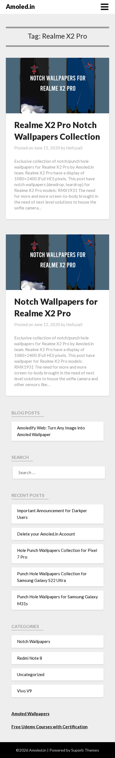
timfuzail (74, 147)
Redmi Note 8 (29, 658)
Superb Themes (85, 750)
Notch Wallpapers (33, 641)
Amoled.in (20, 6)
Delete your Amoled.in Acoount (46, 533)
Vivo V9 (24, 690)
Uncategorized (30, 674)
